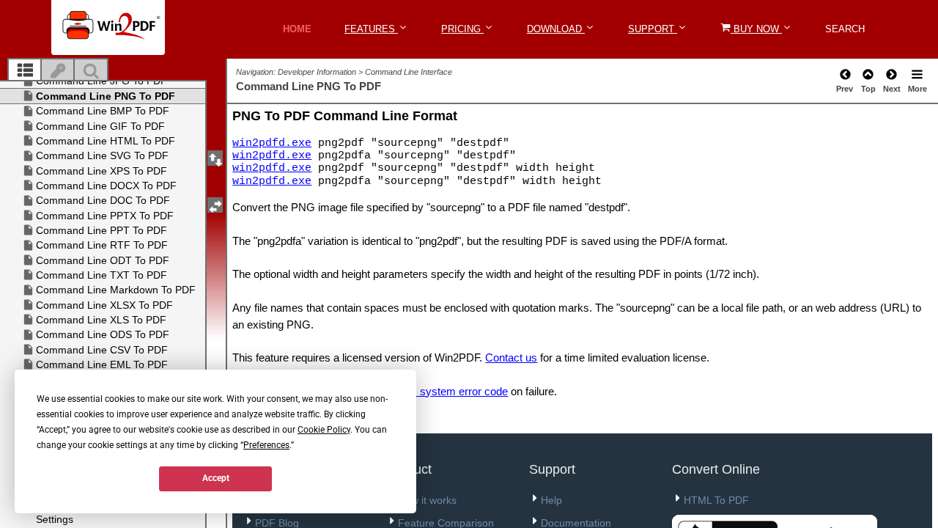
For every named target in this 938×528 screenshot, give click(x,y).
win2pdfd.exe (271, 143)
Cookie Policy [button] (324, 430)
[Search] (91, 71)
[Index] (58, 71)
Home (297, 28)
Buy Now (756, 28)
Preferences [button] (266, 445)
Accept (215, 478)
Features (371, 28)
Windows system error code (440, 391)
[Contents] (25, 71)
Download (556, 28)
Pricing (462, 28)
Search (845, 28)
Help (551, 500)
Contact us (511, 357)
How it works (427, 500)
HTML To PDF (716, 500)
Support (652, 28)
